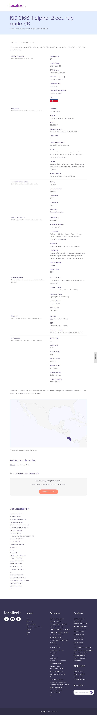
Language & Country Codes (19, 580)
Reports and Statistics (18, 555)
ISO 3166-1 (26, 42)
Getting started (15, 516)
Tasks (12, 550)
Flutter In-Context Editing (19, 528)
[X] (6, 619)
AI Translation (15, 541)
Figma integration (16, 558)
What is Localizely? (16, 514)
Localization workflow (18, 519)
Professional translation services (22, 536)
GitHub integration (16, 564)
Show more (62, 239)
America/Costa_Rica (56, 212)
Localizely (54, 711)
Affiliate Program (16, 586)
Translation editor (16, 522)
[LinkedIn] (12, 619)
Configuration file (16, 575)
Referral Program (16, 583)
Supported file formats (18, 578)
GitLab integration (16, 566)
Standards (18, 42)
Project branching (16, 530)
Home (11, 42)
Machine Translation (17, 539)
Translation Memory (17, 544)
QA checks (13, 552)
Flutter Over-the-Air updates (20, 525)
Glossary (13, 547)
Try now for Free (48, 492)
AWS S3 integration (16, 561)
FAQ (11, 589)
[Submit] (91, 692)
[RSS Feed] (18, 619)
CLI (11, 572)
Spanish (60, 79)
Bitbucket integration (17, 569)
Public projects (15, 533)
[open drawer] (6, 5)
